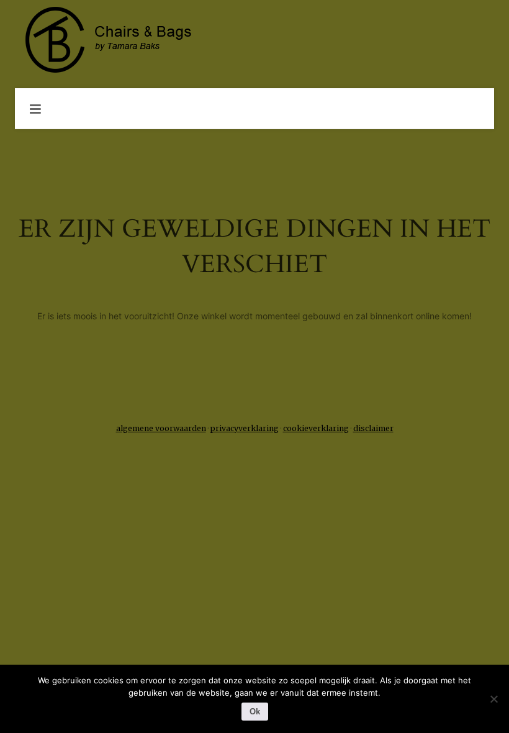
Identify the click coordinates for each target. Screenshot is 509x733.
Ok (255, 711)
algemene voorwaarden (161, 428)
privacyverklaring (244, 428)
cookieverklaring (316, 428)
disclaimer (373, 428)
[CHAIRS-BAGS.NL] (254, 40)
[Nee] (493, 699)
